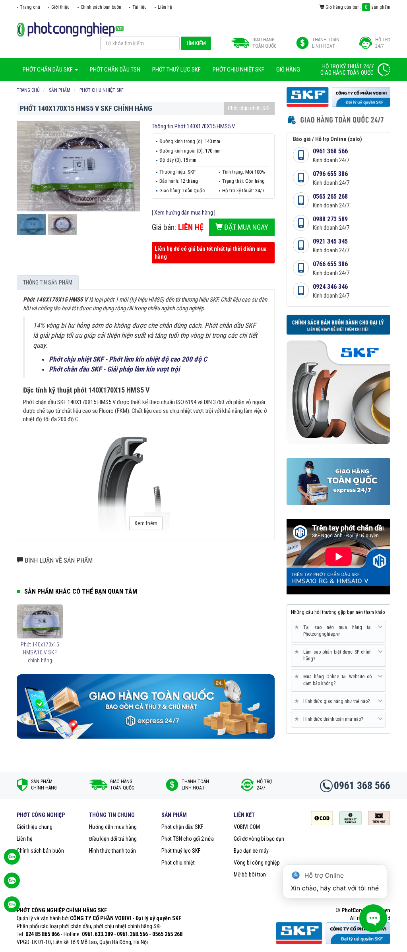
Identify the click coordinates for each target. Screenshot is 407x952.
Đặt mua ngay (245, 227)
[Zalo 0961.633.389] (12, 861)
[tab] (338, 631)
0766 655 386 (330, 264)
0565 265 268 (330, 196)
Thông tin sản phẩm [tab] (47, 282)
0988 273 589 (330, 219)
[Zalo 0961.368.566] (12, 884)
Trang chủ (30, 7)
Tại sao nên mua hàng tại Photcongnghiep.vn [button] (334, 630)
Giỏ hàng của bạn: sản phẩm (357, 7)
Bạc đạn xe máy (251, 851)
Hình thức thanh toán (112, 851)
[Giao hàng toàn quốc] (146, 706)
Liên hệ (165, 7)
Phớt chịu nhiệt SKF (249, 108)
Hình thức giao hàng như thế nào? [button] (333, 701)
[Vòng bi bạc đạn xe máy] (70, 29)
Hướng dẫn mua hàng (113, 827)
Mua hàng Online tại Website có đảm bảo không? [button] (334, 679)
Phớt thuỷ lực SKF (180, 851)
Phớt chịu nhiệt (178, 862)
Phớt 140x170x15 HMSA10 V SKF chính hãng (40, 652)
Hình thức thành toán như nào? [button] (330, 719)
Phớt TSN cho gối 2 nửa (187, 839)
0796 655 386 (330, 174)
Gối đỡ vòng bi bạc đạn (259, 839)
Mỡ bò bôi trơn (250, 874)
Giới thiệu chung (34, 827)
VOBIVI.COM (247, 827)
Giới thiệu (60, 7)
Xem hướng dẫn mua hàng (183, 212)
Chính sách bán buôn (101, 7)
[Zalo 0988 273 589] (12, 908)
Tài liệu (139, 7)
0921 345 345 (330, 241)
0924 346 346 (330, 286)
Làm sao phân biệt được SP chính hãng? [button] (334, 655)
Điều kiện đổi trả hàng (113, 839)
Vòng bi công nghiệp (257, 862)
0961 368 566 (330, 151)
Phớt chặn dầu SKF (182, 827)
